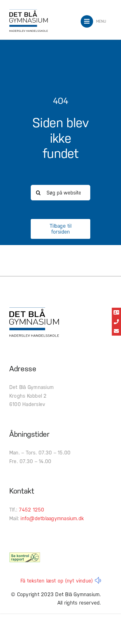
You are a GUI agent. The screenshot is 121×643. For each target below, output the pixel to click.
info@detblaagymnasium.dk (52, 518)
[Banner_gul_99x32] (24, 555)
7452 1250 (31, 510)
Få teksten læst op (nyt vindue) (56, 581)
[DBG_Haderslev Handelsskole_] (28, 12)
